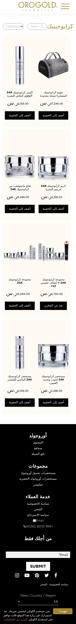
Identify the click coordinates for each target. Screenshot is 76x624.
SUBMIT (38, 566)
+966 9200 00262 (39, 526)
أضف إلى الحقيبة (19, 115)
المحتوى (38, 442)
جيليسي (38, 484)
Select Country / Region (38, 595)
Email (40, 520)
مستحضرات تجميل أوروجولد (38, 473)
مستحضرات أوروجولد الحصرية (38, 478)
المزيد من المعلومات (15, 619)
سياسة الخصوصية (38, 503)
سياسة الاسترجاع (38, 515)
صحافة (38, 448)
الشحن (38, 509)
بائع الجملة (38, 454)
